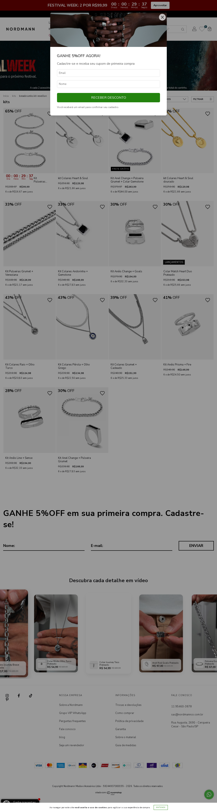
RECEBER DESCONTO (108, 97)
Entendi (161, 807)
